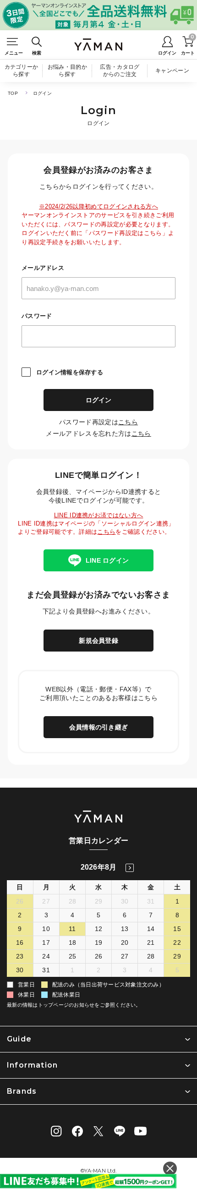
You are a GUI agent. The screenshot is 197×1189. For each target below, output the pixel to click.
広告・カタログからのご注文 (119, 71)
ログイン (99, 400)
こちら (128, 422)
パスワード (37, 316)
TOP (13, 93)
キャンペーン (172, 70)
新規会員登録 (98, 640)
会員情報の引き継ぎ (98, 727)
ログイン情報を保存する (69, 372)
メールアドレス (43, 268)
